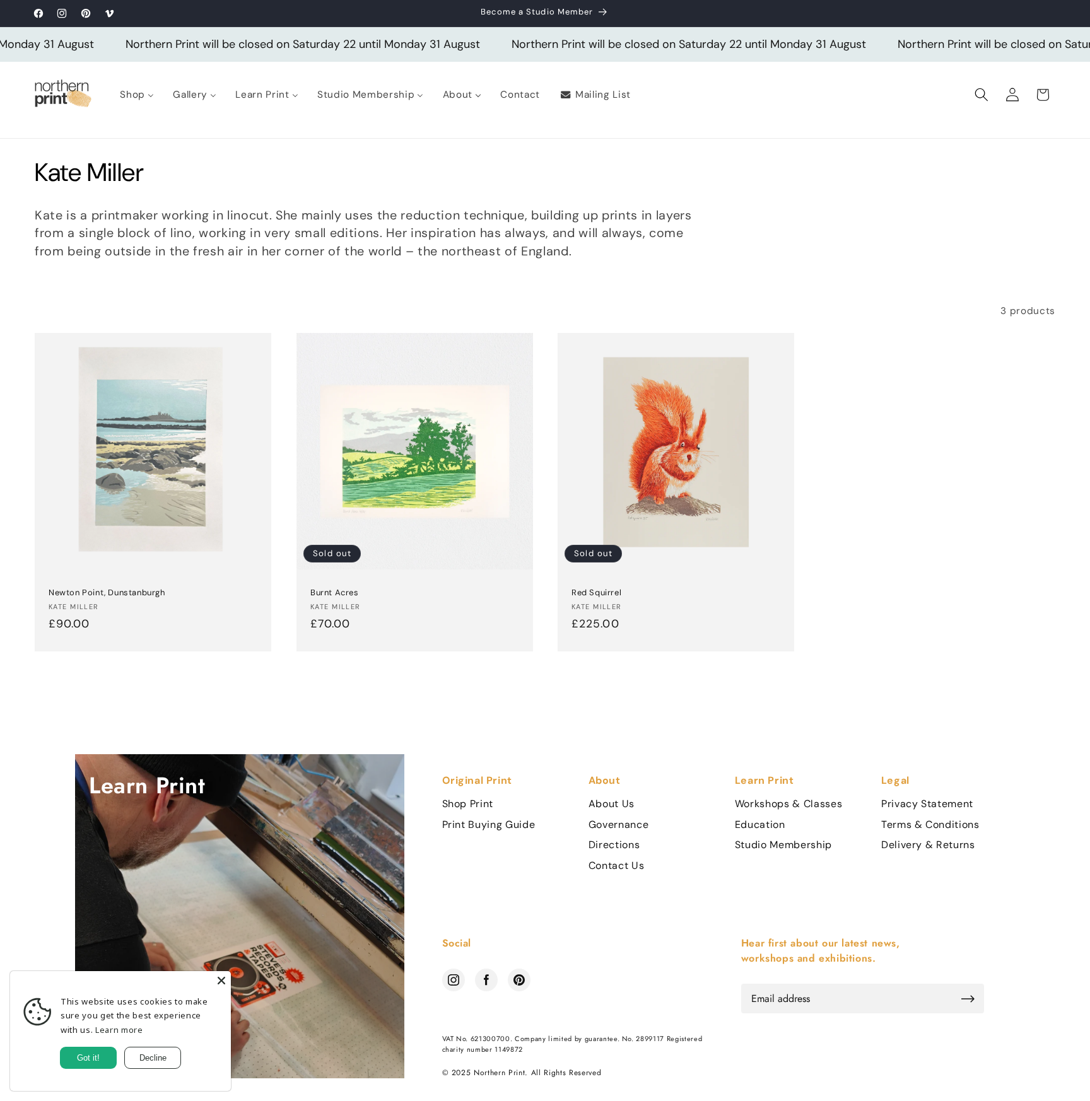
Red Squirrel (596, 593)
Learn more (119, 1029)
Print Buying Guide (489, 824)
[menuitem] (136, 94)
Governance (619, 824)
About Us (612, 804)
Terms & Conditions (930, 824)
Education (760, 824)
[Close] (221, 980)
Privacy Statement (927, 804)
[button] (981, 94)
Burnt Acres (334, 593)
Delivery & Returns (928, 845)
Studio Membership (783, 845)
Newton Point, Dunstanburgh (107, 593)
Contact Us (617, 865)
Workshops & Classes (789, 804)
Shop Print (468, 804)
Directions (614, 845)
